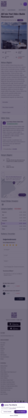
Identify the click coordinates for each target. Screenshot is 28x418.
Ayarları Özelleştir (14, 415)
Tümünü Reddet (7, 411)
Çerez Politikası (12, 408)
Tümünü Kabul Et (20, 411)
